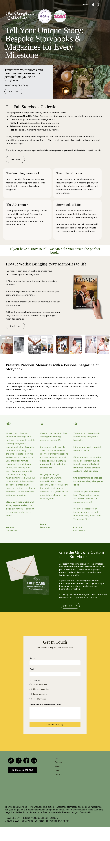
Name (32, 658)
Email (32, 669)
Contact (58, 774)
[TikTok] (93, 5)
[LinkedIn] (34, 761)
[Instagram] (98, 5)
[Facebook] (26, 761)
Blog (57, 770)
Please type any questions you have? (46, 704)
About (57, 766)
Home (57, 758)
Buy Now (59, 762)
